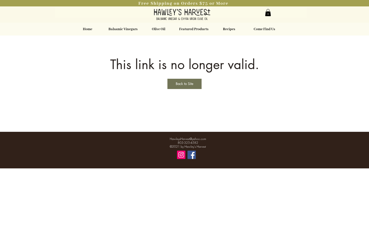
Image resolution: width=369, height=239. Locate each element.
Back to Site (184, 84)
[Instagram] (181, 155)
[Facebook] (191, 155)
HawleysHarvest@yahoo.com (188, 139)
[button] (184, 3)
